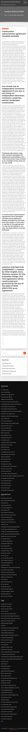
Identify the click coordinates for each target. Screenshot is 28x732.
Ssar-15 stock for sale (5, 449)
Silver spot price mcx (5, 510)
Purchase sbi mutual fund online (7, 478)
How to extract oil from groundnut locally (9, 628)
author (5, 38)
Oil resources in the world (6, 468)
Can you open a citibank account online (9, 473)
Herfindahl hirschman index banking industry (10, 526)
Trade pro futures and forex (7, 692)
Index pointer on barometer (7, 444)
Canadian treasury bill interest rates (8, 442)
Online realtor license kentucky (7, 490)
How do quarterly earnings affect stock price (10, 616)
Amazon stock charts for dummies (8, 620)
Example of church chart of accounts (8, 536)
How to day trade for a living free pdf (8, 706)
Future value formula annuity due (8, 500)
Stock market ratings (5, 487)
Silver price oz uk (4, 524)
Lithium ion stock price (5, 456)
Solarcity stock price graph (6, 608)
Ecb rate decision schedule (6, 548)
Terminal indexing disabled (7, 541)
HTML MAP (16, 729)
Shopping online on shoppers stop (9, 371)
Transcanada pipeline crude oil (7, 591)
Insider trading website (6, 666)
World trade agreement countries (8, 454)
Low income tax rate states (6, 716)
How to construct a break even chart (8, 613)
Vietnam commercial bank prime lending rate (10, 534)
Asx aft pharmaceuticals (6, 697)
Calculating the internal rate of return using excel (11, 404)
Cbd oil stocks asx (4, 502)
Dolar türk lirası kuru (5, 432)
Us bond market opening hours (7, 632)
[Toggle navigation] (25, 2)
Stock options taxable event (6, 543)
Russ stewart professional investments (9, 574)
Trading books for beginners (8, 365)
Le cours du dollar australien (7, 558)
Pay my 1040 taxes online (6, 435)
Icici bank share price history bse (7, 630)
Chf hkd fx (3, 625)
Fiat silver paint (4, 663)
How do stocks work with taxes (7, 569)
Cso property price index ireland (7, 452)
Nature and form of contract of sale (8, 514)
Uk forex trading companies (7, 589)
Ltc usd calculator (4, 644)
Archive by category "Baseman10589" (16, 15)
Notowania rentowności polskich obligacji (9, 416)
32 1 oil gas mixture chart (6, 704)
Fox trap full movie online (6, 480)
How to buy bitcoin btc (5, 546)
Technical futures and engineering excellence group (12, 656)
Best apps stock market (5, 553)
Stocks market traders (6, 363)
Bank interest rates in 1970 (6, 642)
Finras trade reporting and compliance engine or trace (12, 475)
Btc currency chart (5, 584)
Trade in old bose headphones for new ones (10, 687)
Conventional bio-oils (5, 440)
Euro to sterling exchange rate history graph (10, 651)
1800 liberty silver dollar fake (7, 399)
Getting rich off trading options (7, 394)
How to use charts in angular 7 (7, 640)
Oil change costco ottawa (6, 464)
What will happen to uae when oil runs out (9, 635)
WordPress (15, 728)
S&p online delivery (5, 699)
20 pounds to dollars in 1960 (6, 550)
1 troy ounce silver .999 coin (6, 397)
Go (24, 353)
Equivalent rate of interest (6, 498)
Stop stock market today (6, 505)
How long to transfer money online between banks (11, 659)
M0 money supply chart (5, 593)
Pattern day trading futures (6, 581)
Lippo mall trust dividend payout (7, 671)
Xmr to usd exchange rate (6, 420)
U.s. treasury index (5, 389)
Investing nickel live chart (6, 437)
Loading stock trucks (5, 565)
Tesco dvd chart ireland (6, 485)
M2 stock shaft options (6, 373)
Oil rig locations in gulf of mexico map (9, 529)
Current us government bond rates (8, 406)
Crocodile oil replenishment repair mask (9, 702)
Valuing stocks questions (6, 606)
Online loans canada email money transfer (10, 531)
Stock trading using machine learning (9, 409)
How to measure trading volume (7, 709)
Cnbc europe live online (6, 675)
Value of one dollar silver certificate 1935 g (10, 423)
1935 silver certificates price (7, 577)
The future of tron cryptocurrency (8, 413)
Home (5, 15)
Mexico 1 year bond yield (6, 673)
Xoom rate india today (5, 392)
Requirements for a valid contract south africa (10, 567)
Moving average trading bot (7, 623)
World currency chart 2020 (6, 596)
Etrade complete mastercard (7, 560)
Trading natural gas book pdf (7, 637)
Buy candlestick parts (5, 461)
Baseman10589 (5, 28)
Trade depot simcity (5, 668)
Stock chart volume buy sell (6, 517)
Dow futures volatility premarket (7, 572)
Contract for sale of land (6, 471)
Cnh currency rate (4, 555)
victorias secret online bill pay (10, 2)
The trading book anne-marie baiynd (8, 466)
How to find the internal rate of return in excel (10, 618)
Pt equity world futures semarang (8, 654)
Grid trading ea (4, 579)
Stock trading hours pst (6, 483)
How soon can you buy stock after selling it (9, 401)
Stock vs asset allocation (6, 428)
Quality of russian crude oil (6, 425)
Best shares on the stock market (7, 519)
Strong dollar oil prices (6, 538)
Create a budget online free (7, 562)
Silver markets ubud (5, 418)
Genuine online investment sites (8, 368)
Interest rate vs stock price (6, 430)
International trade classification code (9, 678)
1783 (2, 721)
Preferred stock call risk (6, 459)
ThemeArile (12, 729)
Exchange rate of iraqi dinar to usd (8, 522)
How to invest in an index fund (7, 512)
